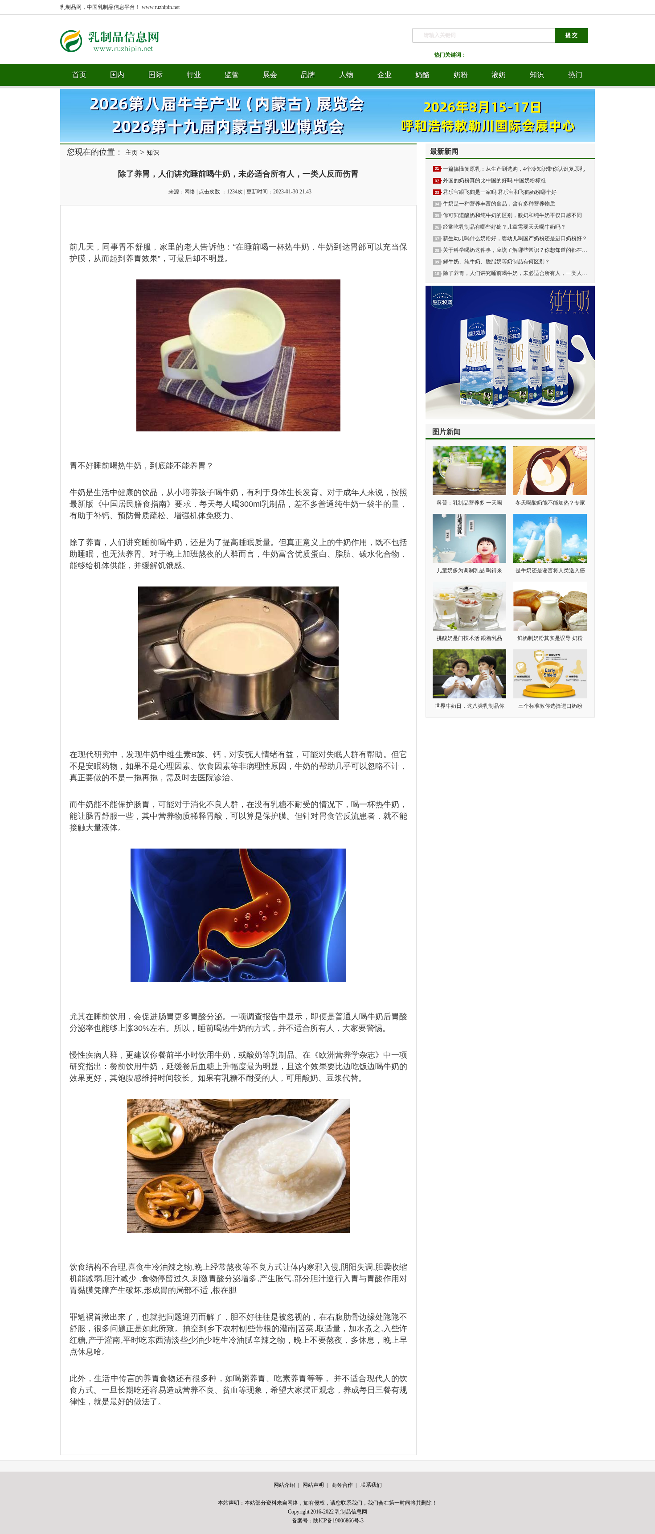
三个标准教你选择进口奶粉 (550, 706)
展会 (270, 74)
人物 (346, 74)
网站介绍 (284, 1485)
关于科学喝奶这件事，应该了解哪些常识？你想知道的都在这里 (518, 250)
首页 (79, 74)
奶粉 (461, 74)
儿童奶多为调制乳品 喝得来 (469, 570)
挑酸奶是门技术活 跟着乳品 (469, 638)
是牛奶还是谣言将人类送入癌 (550, 570)
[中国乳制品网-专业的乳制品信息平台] (116, 61)
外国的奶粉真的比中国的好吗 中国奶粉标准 (494, 180)
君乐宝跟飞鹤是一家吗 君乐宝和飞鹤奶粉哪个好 (500, 192)
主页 (131, 152)
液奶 (498, 74)
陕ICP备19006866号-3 (338, 1521)
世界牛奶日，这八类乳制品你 (469, 706)
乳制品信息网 (351, 1512)
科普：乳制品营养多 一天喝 (469, 503)
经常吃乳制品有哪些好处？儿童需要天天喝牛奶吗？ (504, 227)
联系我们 (371, 1485)
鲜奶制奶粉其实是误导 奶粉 (550, 638)
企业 (384, 74)
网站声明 (313, 1485)
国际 (155, 74)
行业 (194, 74)
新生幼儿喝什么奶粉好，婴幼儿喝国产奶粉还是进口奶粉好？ (515, 238)
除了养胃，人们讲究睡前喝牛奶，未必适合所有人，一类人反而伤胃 (523, 273)
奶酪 (422, 74)
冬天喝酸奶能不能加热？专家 (550, 503)
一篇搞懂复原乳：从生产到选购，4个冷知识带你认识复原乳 (514, 169)
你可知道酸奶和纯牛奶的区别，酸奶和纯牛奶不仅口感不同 (512, 215)
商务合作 (342, 1485)
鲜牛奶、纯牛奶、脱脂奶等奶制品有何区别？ (496, 261)
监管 (232, 74)
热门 (575, 74)
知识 (537, 74)
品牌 (308, 74)
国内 (117, 74)
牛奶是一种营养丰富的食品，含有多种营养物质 (499, 204)
